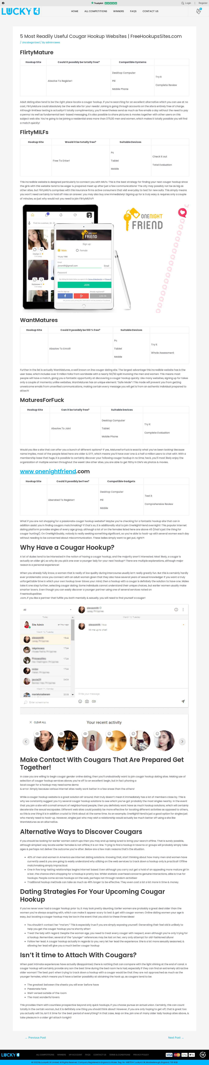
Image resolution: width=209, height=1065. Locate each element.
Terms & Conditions (119, 1054)
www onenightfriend (48, 471)
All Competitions (95, 11)
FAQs (133, 11)
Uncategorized (31, 42)
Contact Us (150, 11)
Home (74, 11)
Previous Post (35, 1037)
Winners (118, 11)
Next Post (176, 1037)
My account (75, 1054)
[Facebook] (3, 3)
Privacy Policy (141, 1054)
